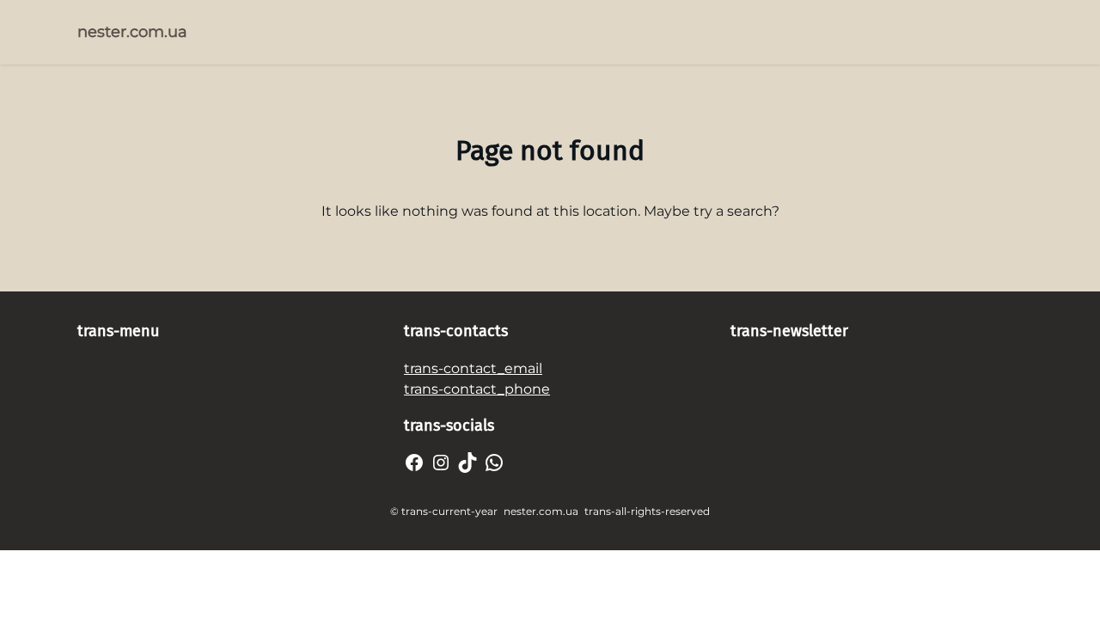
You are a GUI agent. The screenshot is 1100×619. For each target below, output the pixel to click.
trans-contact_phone (477, 389)
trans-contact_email (473, 368)
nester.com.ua (132, 31)
